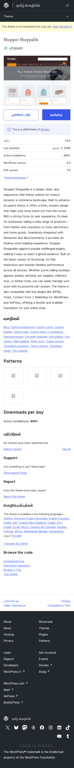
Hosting (9, 634)
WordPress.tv (14, 671)
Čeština (8, 518)
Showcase (46, 621)
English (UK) (11, 522)
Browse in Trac (12, 569)
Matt (9, 690)
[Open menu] (68, 5)
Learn (7, 652)
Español (61, 527)
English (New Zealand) (32, 522)
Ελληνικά (19, 518)
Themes (8, 16)
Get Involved (47, 652)
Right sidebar (21, 341)
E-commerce (55, 331)
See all (66, 449)
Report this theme (14, 496)
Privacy (8, 641)
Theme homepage (15, 177)
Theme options (54, 341)
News (7, 628)
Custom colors (44, 327)
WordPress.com (16, 683)
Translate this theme (16, 543)
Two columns (20, 350)
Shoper (45, 129)
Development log (14, 561)
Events (43, 659)
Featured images (14, 336)
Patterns (44, 641)
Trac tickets (11, 574)
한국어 (18, 531)
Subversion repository (17, 565)
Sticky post (37, 341)
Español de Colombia (43, 527)
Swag (44, 671)
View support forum (15, 472)
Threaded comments (16, 346)
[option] (14, 375)
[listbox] (37, 385)
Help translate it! (62, 26)
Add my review (12, 449)
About (7, 621)
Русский (16, 535)
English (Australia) (36, 518)
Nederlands (56, 531)
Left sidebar (56, 336)
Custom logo (21, 331)
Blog (6, 327)
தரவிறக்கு (56, 114)
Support (9, 659)
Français (8, 531)
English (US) (55, 522)
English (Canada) (59, 518)
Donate (45, 665)
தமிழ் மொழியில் (21, 719)
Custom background (22, 327)
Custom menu (38, 331)
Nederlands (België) (36, 531)
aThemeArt (16, 47)
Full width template (36, 336)
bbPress (11, 696)
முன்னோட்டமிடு (21, 114)
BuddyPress (13, 702)
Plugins (43, 634)
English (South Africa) (16, 527)
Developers (11, 665)
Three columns (39, 346)
